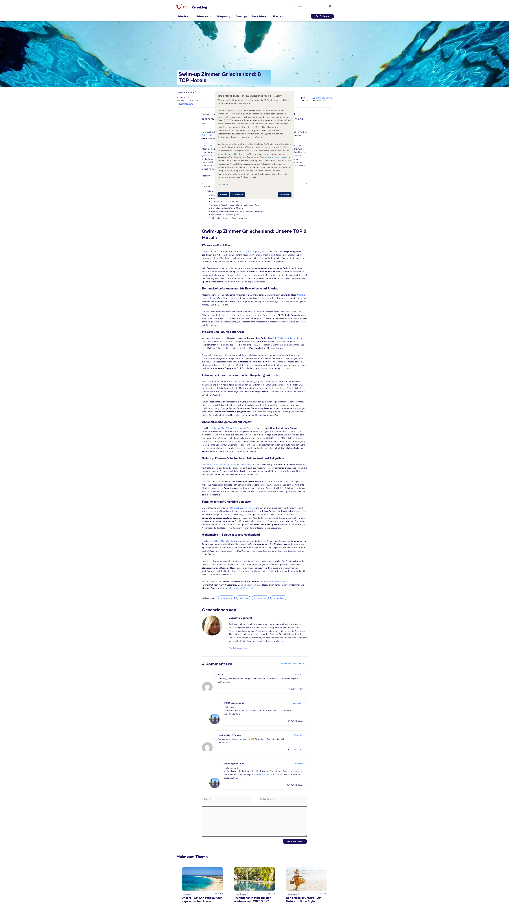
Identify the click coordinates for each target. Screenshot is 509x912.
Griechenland (208, 135)
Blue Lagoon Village (248, 251)
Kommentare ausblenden (291, 663)
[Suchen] (330, 6)
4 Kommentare (185, 103)
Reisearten (202, 16)
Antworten (298, 674)
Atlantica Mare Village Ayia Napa (227, 428)
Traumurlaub (278, 598)
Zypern (250, 428)
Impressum (223, 184)
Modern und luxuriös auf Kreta (224, 201)
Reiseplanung (224, 16)
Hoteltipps (243, 598)
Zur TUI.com (322, 16)
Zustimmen (284, 194)
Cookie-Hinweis (237, 153)
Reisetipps (241, 16)
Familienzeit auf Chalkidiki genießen (226, 214)
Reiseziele (183, 16)
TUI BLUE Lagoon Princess (242, 507)
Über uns (278, 16)
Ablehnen (223, 194)
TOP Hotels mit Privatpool (240, 588)
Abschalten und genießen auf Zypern (227, 208)
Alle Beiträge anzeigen (238, 648)
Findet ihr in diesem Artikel (275, 581)
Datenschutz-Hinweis (276, 157)
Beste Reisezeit (260, 16)
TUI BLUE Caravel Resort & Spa (221, 464)
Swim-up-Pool (260, 598)
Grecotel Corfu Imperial (235, 381)
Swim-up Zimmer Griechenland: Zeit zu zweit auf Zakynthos (237, 211)
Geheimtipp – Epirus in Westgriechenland (229, 218)
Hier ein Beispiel (261, 774)
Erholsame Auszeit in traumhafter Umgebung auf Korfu (235, 204)
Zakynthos (245, 464)
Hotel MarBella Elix (224, 540)
